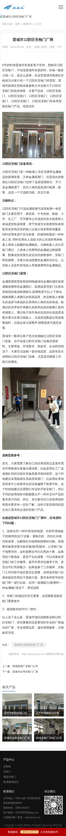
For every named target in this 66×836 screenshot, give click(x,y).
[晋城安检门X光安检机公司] (13, 7)
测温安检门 (9, 776)
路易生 (27, 825)
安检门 (7, 771)
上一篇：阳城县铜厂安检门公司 (20, 666)
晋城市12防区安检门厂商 (28, 644)
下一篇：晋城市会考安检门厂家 (20, 671)
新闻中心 (28, 23)
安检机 (7, 766)
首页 (17, 23)
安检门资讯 (40, 46)
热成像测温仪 (11, 781)
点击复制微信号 (39, 831)
